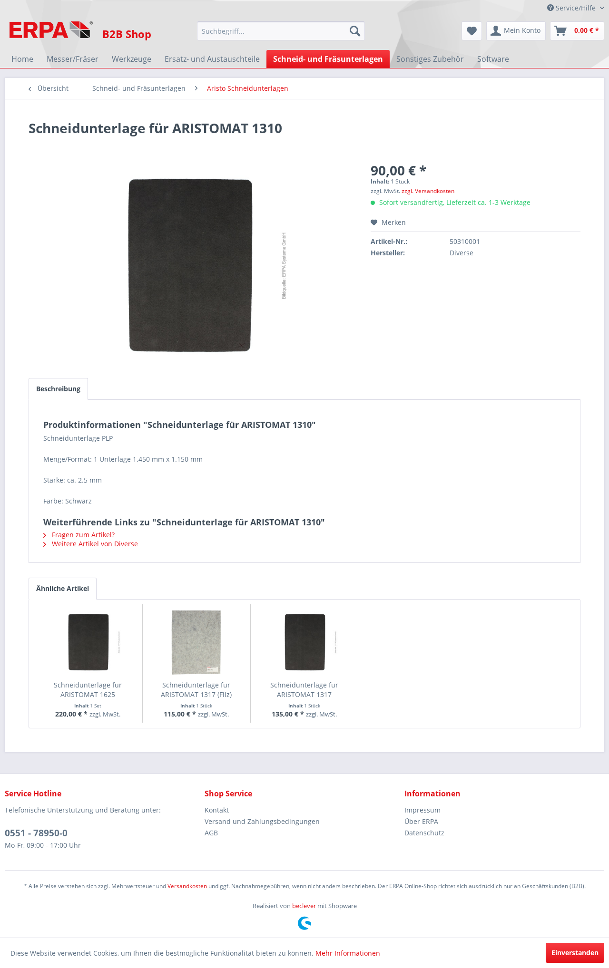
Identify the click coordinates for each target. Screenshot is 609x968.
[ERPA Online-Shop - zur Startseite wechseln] (51, 33)
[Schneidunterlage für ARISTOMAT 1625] (88, 642)
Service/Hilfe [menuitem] (576, 7)
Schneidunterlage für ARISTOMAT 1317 (304, 689)
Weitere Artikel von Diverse (94, 543)
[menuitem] (281, 30)
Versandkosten (187, 886)
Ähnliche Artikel (62, 588)
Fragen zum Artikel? (82, 534)
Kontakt (217, 809)
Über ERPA (421, 821)
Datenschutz (424, 832)
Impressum (422, 809)
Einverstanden (575, 952)
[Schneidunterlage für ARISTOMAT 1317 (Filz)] (196, 642)
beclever (304, 905)
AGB (211, 832)
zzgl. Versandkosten (428, 191)
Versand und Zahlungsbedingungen (262, 821)
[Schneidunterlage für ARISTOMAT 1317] (304, 642)
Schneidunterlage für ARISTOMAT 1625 (88, 689)
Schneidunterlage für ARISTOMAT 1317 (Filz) (196, 689)
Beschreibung (58, 388)
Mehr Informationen (347, 953)
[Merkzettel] (472, 30)
